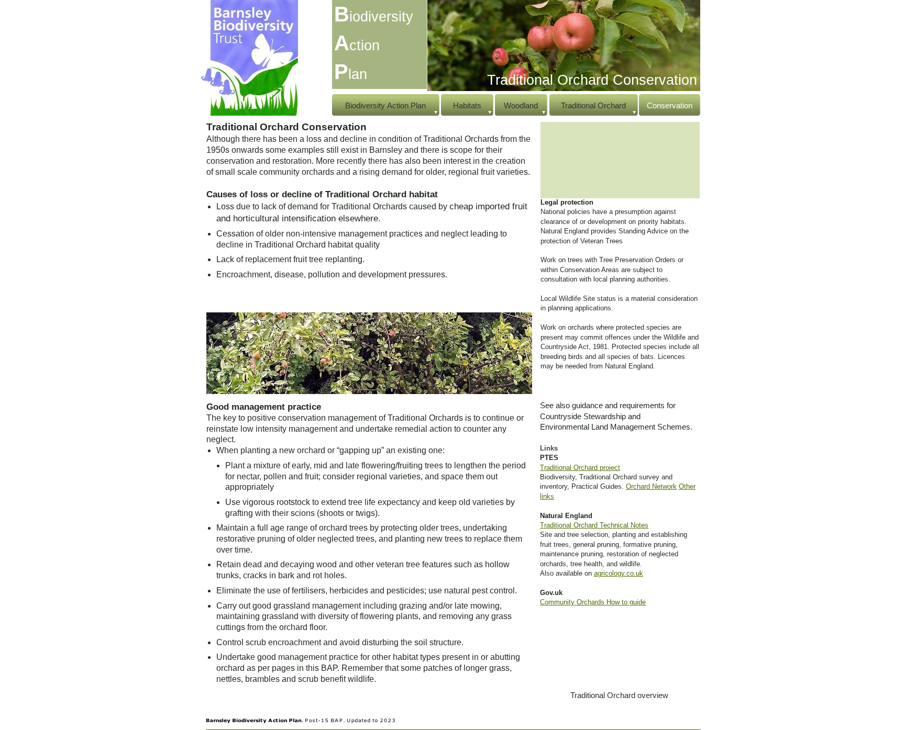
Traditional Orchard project (580, 467)
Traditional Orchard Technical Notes (594, 525)
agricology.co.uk (618, 573)
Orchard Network (651, 486)
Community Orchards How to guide (593, 602)
